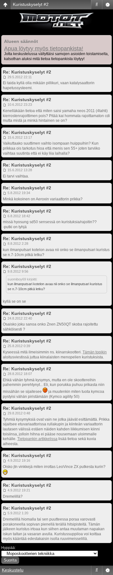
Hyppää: (8, 548)
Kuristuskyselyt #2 (31, 4)
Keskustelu (13, 569)
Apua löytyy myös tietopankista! (43, 48)
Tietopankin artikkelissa (37, 439)
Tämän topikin (95, 352)
